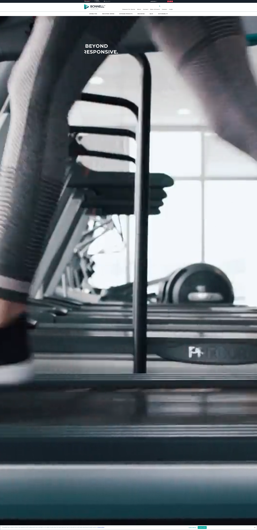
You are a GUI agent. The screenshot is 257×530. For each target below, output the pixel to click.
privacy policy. (100, 527)
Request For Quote (129, 9)
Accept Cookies (202, 527)
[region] (128, 527)
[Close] (254, 527)
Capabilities (93, 13)
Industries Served (108, 13)
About (139, 9)
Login (171, 9)
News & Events (155, 9)
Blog (151, 13)
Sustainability (163, 13)
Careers (164, 9)
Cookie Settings (192, 527)
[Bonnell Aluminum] (94, 6)
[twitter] (170, 1)
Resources (141, 13)
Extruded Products (126, 13)
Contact (145, 9)
